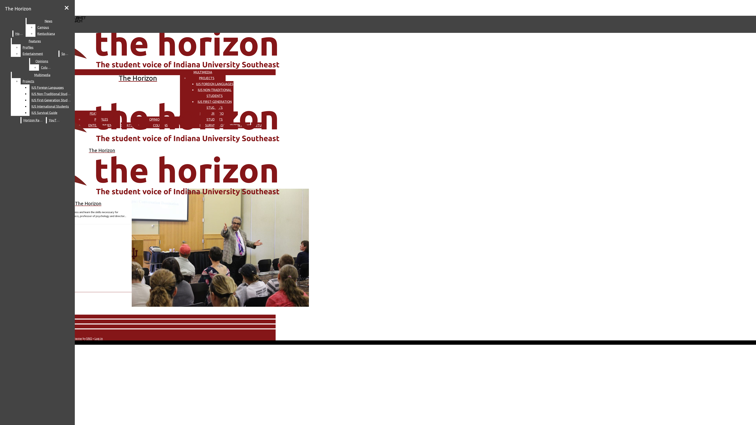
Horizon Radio (33, 120)
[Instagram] (117, 7)
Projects (206, 78)
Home (19, 33)
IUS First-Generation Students (52, 100)
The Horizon (18, 8)
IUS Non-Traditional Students (52, 94)
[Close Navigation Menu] (66, 8)
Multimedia (203, 72)
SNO (89, 338)
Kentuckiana (46, 33)
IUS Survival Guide (44, 113)
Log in (98, 338)
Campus (43, 27)
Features (35, 41)
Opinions (41, 61)
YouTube (55, 120)
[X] (117, 14)
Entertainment (33, 53)
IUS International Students (50, 106)
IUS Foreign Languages (214, 84)
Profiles (28, 47)
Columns (47, 67)
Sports (66, 53)
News (48, 21)
